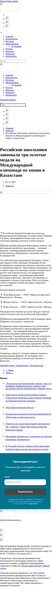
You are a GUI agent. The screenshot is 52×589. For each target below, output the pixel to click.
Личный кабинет (8, 100)
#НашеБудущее (7, 365)
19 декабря (16, 46)
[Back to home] (9, 10)
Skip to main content (9, 1)
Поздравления (36, 365)
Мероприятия (12, 44)
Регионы (10, 41)
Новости (10, 186)
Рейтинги (10, 54)
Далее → (10, 373)
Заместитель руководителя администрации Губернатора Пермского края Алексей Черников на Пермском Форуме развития (28, 398)
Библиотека (11, 56)
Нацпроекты (11, 39)
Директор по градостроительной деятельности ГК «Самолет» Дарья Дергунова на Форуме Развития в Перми (28, 427)
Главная (9, 36)
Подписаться (25, 492)
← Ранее (10, 370)
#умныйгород (22, 365)
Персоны (10, 51)
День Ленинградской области (20, 407)
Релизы (9, 49)
